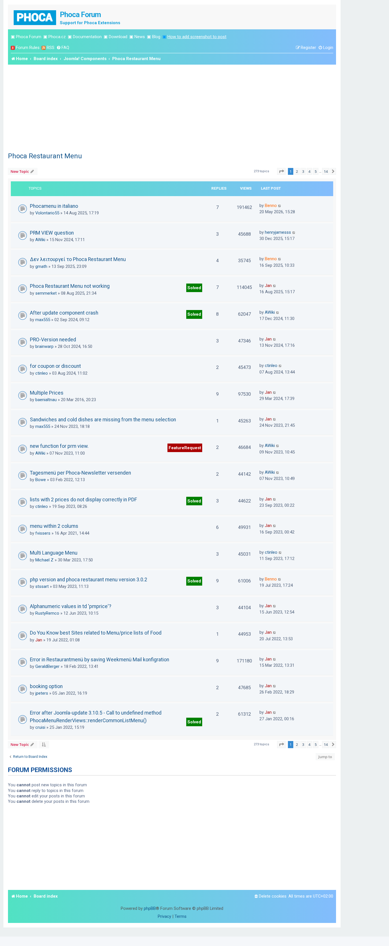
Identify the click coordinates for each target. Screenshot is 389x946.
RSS (50, 47)
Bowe (40, 479)
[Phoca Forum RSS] (44, 47)
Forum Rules (28, 47)
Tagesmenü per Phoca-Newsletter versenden (80, 473)
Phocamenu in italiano (54, 206)
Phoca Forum (28, 36)
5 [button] (316, 171)
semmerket (46, 293)
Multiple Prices (47, 393)
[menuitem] (62, 47)
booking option (46, 686)
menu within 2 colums (54, 526)
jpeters (41, 693)
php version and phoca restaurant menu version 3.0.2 (88, 579)
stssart (42, 586)
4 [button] (309, 171)
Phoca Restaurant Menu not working (70, 286)
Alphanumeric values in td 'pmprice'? (70, 606)
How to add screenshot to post (196, 36)
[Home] (35, 16)
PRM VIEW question (52, 233)
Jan (268, 285)
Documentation (87, 36)
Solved (194, 287)
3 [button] (303, 171)
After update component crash (64, 313)
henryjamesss (278, 232)
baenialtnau (46, 399)
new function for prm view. (59, 446)
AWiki (40, 239)
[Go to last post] (280, 205)
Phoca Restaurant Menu (45, 156)
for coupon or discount (55, 366)
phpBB (150, 908)
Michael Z (44, 560)
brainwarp (44, 346)
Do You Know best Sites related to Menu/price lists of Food (95, 633)
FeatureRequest (185, 447)
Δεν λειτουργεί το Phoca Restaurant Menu (78, 259)
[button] (281, 171)
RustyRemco (47, 613)
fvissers (42, 533)
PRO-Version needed (53, 339)
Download (118, 36)
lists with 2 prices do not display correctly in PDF (83, 499)
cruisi (40, 727)
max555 (42, 319)
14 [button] (326, 171)
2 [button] (297, 171)
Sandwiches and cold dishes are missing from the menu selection (103, 419)
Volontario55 (47, 213)
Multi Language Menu (53, 553)
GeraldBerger (47, 666)
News (139, 36)
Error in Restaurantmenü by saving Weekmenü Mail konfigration (99, 659)
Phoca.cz (57, 36)
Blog (156, 36)
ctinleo (41, 373)
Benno (271, 205)
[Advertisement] (172, 107)
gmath (41, 266)
